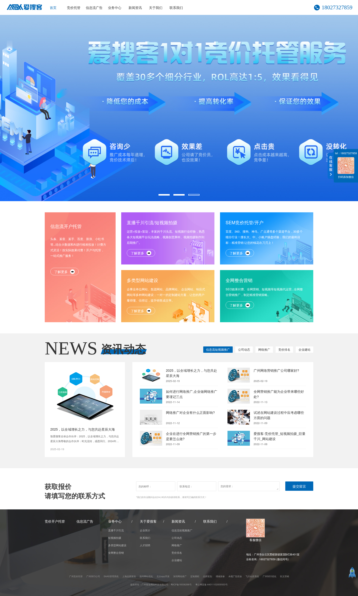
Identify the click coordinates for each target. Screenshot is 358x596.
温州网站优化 (146, 576)
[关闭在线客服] (330, 166)
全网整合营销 (116, 552)
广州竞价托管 (76, 576)
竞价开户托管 (55, 521)
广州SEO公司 (93, 576)
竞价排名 (284, 349)
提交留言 (299, 486)
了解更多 (61, 271)
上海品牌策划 (129, 576)
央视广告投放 (235, 576)
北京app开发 (163, 576)
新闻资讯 (135, 7)
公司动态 (244, 349)
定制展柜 (194, 576)
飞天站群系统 (252, 576)
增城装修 (220, 576)
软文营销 (284, 576)
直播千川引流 (116, 530)
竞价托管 (73, 7)
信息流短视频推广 (218, 349)
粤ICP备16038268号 (181, 584)
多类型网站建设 (117, 545)
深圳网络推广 (180, 576)
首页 (53, 7)
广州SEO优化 (269, 576)
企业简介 (145, 530)
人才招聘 (145, 545)
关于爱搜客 (148, 521)
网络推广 (264, 349)
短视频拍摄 (114, 538)
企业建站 (304, 349)
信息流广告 (94, 7)
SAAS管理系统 (111, 576)
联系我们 (176, 7)
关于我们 (155, 7)
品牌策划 (207, 576)
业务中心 (114, 7)
